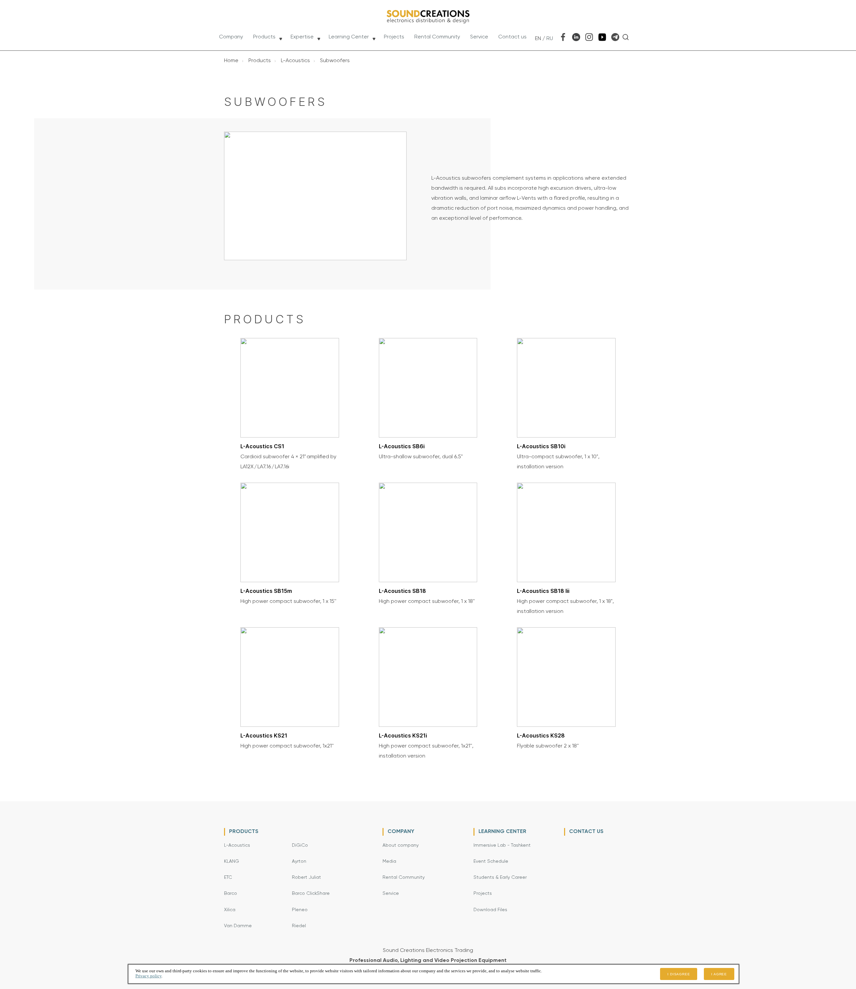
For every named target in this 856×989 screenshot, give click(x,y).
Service (479, 37)
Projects (394, 37)
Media (389, 861)
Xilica (229, 910)
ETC (228, 877)
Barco (230, 893)
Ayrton (299, 861)
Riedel (299, 926)
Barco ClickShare (311, 893)
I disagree (678, 974)
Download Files (490, 910)
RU (549, 38)
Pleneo (300, 910)
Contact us (512, 37)
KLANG (231, 861)
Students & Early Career (500, 877)
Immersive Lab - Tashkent (502, 845)
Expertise (302, 37)
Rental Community (437, 37)
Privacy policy (148, 975)
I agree (719, 974)
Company (231, 37)
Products (264, 37)
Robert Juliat (306, 877)
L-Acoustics (237, 845)
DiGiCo (300, 845)
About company (401, 845)
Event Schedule (490, 861)
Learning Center (349, 37)
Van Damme (238, 926)
